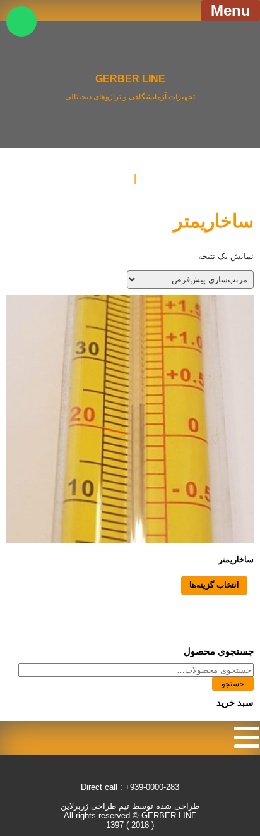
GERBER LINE (130, 78)
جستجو (233, 683)
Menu (231, 10)
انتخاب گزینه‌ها (214, 585)
